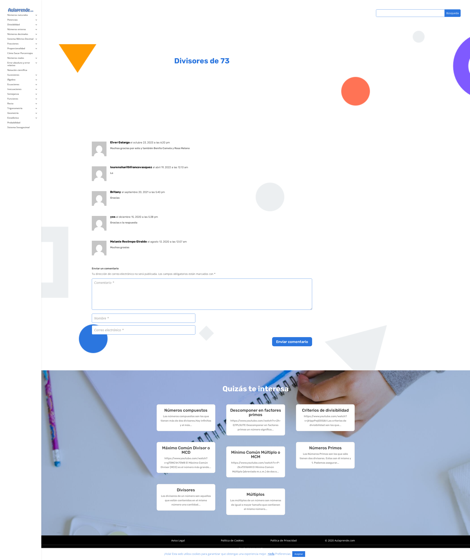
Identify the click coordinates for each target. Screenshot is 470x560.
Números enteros (16, 29)
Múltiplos (256, 494)
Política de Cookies (232, 540)
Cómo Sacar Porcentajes (20, 53)
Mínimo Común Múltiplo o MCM (255, 454)
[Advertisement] (202, 103)
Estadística (13, 118)
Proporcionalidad (16, 48)
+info (271, 554)
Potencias (12, 20)
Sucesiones (13, 75)
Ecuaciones (13, 84)
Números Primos (325, 447)
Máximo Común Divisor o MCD (186, 450)
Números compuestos (185, 410)
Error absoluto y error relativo (18, 64)
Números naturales (17, 15)
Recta (10, 103)
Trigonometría (14, 108)
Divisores (186, 489)
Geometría (13, 113)
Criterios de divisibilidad (325, 410)
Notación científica (17, 70)
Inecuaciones (14, 89)
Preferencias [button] (283, 554)
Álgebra (11, 79)
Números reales (15, 58)
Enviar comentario (292, 341)
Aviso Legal (178, 540)
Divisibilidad (13, 24)
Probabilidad (13, 122)
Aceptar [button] (298, 554)
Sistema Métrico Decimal (20, 39)
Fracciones (13, 43)
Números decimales (17, 34)
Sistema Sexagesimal (18, 127)
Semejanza (13, 94)
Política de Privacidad (283, 540)
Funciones (12, 98)
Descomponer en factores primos (255, 412)
